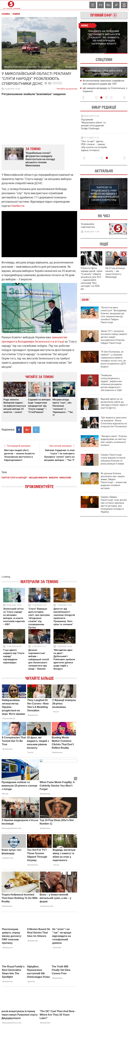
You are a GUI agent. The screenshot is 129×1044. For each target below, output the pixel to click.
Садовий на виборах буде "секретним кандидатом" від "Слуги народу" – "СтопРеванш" (39, 406)
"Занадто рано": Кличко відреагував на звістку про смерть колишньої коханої (114, 440)
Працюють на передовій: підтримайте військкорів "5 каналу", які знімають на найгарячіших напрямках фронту (94, 128)
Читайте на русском (66, 88)
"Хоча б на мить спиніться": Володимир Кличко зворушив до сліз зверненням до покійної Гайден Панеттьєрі (113, 315)
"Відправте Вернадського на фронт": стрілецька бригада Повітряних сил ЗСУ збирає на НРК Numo (92, 149)
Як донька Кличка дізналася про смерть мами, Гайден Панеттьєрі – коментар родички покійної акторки (113, 481)
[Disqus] (39, 535)
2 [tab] (115, 53)
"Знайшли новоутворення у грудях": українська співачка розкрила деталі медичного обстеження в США (111, 383)
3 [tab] (106, 97)
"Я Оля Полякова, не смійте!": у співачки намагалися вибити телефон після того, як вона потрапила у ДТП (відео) (113, 359)
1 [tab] (92, 53)
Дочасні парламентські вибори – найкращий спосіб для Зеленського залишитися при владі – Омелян (38, 659)
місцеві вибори (38, 477)
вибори (53, 477)
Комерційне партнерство (88, 225)
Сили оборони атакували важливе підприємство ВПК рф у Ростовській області (103, 91)
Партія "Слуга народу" (14, 477)
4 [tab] (111, 97)
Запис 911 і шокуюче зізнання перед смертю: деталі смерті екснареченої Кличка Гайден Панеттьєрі (114, 337)
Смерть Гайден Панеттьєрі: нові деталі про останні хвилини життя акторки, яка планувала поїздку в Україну (114, 504)
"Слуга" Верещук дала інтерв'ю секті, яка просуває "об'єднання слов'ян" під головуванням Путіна (39, 618)
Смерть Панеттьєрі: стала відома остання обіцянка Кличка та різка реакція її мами (113, 459)
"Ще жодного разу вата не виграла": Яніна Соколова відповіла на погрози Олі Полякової (114, 422)
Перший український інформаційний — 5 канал (11, 5)
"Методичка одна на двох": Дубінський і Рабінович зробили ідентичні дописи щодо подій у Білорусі (64, 659)
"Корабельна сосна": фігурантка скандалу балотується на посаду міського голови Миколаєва (40, 159)
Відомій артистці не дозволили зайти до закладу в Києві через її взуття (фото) (114, 403)
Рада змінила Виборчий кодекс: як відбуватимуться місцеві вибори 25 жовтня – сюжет (14, 406)
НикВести (17, 205)
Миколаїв (57, 83)
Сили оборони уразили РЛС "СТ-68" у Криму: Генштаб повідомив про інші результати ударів (103, 83)
